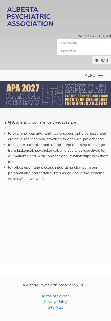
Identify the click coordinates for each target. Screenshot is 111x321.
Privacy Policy (55, 301)
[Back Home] (28, 16)
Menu (91, 75)
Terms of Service (55, 296)
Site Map (55, 307)
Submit (102, 60)
